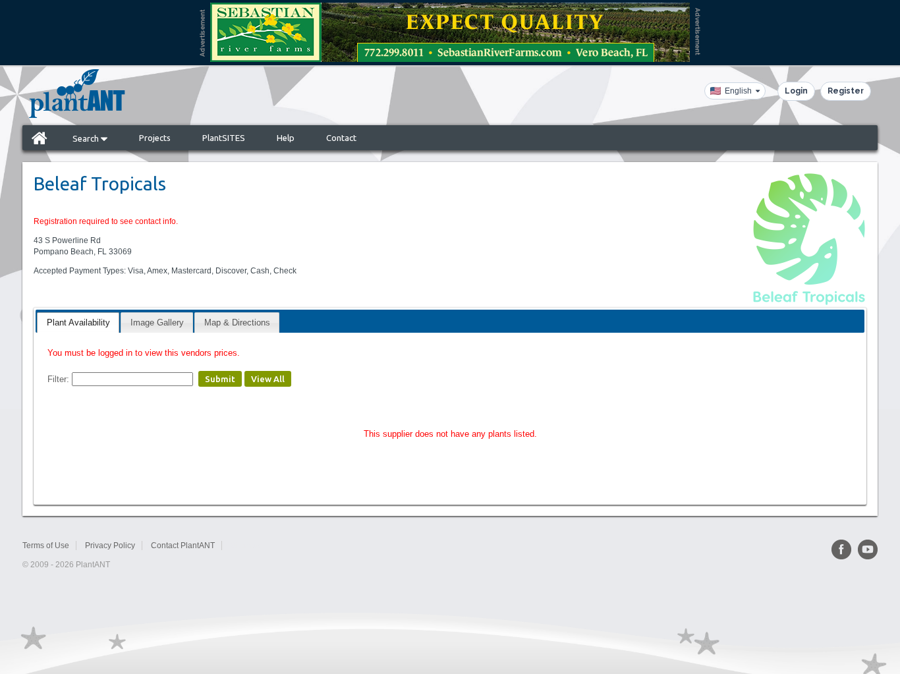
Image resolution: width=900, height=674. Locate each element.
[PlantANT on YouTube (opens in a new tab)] (868, 549)
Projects (155, 137)
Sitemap (245, 545)
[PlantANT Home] (77, 93)
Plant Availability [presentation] (78, 322)
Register (846, 91)
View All (268, 378)
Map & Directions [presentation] (237, 322)
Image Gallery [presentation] (157, 322)
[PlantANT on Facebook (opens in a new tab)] (841, 549)
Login (796, 91)
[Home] (39, 137)
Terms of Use (45, 545)
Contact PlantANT (183, 545)
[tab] (78, 322)
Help (286, 137)
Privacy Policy (110, 545)
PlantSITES (223, 137)
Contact (341, 137)
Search (86, 138)
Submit (220, 378)
